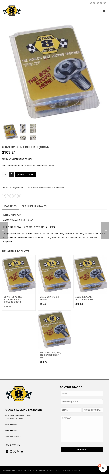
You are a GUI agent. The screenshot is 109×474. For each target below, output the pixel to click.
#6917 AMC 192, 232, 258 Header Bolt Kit (50, 355)
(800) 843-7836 (11, 424)
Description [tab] (10, 205)
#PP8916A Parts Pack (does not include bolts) (13, 299)
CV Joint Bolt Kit (58, 187)
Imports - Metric (37, 187)
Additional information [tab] (34, 205)
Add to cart (26, 174)
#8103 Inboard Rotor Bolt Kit (84, 298)
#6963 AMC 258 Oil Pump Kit (50, 298)
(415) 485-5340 (11, 430)
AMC (22, 187)
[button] (101, 28)
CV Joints (28, 187)
